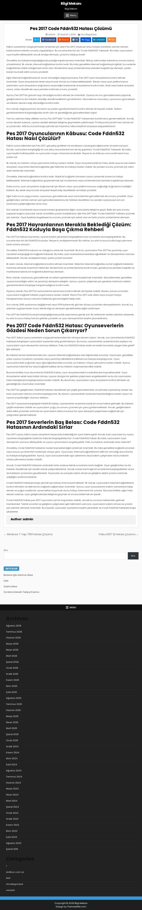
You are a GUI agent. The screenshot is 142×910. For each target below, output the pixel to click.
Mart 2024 (11, 800)
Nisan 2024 (12, 794)
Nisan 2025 (12, 722)
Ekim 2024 (11, 758)
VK (76, 39)
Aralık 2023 (12, 818)
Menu (73, 15)
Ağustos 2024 (13, 770)
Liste (6, 580)
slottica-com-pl (15, 872)
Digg (87, 39)
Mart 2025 (11, 728)
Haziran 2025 (13, 710)
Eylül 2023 (11, 837)
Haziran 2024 (13, 782)
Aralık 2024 (12, 746)
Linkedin (100, 39)
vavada (10, 890)
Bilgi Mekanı (71, 3)
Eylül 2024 (11, 764)
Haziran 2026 (13, 637)
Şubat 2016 (12, 849)
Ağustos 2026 (13, 625)
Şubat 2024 (12, 806)
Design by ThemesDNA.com (71, 906)
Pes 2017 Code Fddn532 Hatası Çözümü (71, 28)
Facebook (50, 39)
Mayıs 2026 (12, 643)
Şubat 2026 (12, 662)
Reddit (65, 39)
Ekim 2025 (11, 686)
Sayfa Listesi (10, 586)
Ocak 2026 (12, 667)
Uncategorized (88, 34)
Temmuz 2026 (14, 631)
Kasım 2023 (12, 825)
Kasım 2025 (12, 680)
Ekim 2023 (11, 831)
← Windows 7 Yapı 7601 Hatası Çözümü (28, 534)
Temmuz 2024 (14, 776)
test (8, 878)
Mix (113, 39)
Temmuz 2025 (14, 704)
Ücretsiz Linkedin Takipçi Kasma (21, 592)
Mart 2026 (11, 656)
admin (51, 34)
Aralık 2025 (12, 674)
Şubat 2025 (12, 734)
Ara (6, 550)
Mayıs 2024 (12, 788)
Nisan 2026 (12, 649)
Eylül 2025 (11, 692)
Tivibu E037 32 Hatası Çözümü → (118, 534)
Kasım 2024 (12, 752)
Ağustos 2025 (13, 698)
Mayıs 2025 (12, 716)
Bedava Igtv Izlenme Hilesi (18, 575)
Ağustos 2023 (13, 843)
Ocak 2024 (12, 813)
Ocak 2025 (12, 740)
